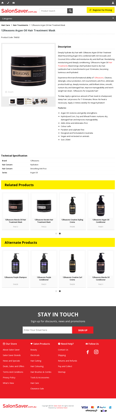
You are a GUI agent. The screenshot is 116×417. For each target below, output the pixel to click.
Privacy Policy (9, 377)
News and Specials (11, 360)
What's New (8, 383)
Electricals (34, 355)
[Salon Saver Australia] (21, 406)
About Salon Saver (11, 349)
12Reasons (99, 77)
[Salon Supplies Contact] (8, 3)
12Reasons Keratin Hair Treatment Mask (44, 221)
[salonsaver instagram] (98, 352)
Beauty (33, 349)
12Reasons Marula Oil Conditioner (100, 278)
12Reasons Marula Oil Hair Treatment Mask (15, 221)
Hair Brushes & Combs (40, 372)
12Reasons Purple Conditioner (44, 278)
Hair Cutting (35, 360)
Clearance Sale (37, 388)
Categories (7, 18)
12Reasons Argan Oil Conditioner (100, 221)
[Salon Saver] (19, 10)
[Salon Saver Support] (14, 3)
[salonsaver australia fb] (90, 352)
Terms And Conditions (13, 372)
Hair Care (34, 383)
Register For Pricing (102, 10)
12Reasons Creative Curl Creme (72, 278)
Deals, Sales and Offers (13, 366)
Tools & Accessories (39, 377)
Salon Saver (58, 406)
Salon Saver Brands (12, 355)
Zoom (10, 92)
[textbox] (53, 10)
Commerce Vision (61, 408)
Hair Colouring (36, 366)
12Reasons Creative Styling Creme (72, 221)
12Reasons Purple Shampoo (15, 277)
